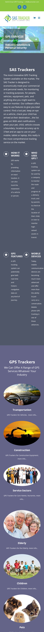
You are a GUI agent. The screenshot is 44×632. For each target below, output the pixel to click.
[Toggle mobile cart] (34, 18)
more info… (32, 415)
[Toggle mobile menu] (39, 18)
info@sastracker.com (32, 2)
